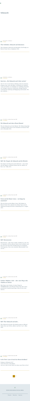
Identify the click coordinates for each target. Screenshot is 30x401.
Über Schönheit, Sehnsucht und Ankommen (12, 44)
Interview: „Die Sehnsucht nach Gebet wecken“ (13, 81)
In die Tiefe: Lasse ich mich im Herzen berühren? (14, 359)
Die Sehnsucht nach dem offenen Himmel (12, 123)
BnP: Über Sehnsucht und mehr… (10, 321)
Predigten (5, 120)
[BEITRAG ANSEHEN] (15, 27)
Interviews (5, 78)
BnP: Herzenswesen (6, 240)
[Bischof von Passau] (8, 4)
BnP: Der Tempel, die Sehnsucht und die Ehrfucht (14, 161)
